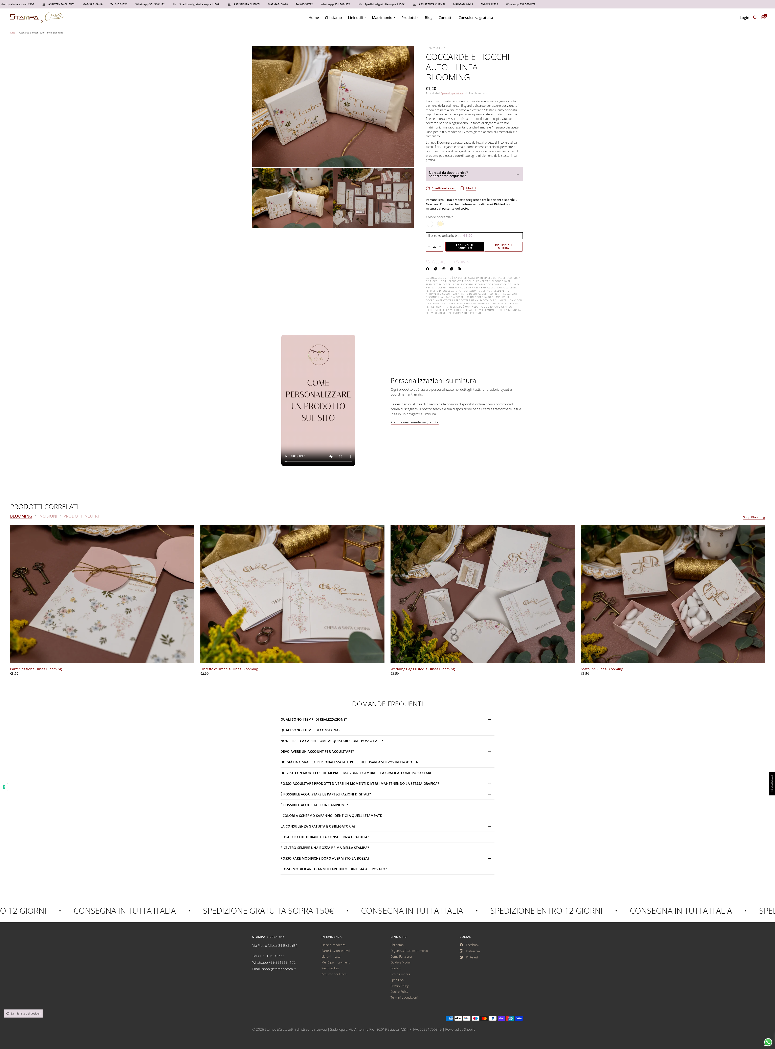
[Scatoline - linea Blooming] (673, 594)
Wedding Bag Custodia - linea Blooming (423, 669)
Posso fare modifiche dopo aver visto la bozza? (325, 858)
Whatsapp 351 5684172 (107, 4)
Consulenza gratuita (476, 17)
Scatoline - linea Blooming (602, 669)
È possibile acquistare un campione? (315, 805)
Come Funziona (401, 956)
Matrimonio (382, 17)
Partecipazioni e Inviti (336, 951)
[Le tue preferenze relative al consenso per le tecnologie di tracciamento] (4, 787)
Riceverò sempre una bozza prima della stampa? (325, 847)
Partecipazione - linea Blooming (36, 669)
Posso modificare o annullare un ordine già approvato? (334, 869)
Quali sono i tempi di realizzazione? (314, 719)
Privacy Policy (399, 986)
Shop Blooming (754, 517)
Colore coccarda (439, 217)
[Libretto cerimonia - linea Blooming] (292, 594)
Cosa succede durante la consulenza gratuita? (325, 837)
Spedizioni (397, 980)
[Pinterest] (444, 268)
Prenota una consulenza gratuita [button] (415, 422)
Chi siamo (333, 17)
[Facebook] (428, 268)
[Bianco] (430, 223)
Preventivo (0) (772, 783)
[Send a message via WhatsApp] (768, 1042)
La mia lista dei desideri (25, 1013)
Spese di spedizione (452, 93)
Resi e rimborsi (401, 974)
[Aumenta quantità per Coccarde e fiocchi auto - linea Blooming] (440, 246)
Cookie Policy (399, 992)
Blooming (21, 516)
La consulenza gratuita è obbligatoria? (318, 826)
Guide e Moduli (401, 962)
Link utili (355, 17)
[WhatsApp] (452, 268)
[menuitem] (314, 18)
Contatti (445, 17)
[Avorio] (440, 223)
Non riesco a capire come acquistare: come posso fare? (332, 741)
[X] (436, 268)
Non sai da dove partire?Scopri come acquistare (448, 174)
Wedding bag (330, 968)
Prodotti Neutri (81, 516)
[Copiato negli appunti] (460, 268)
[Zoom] (405, 55)
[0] (762, 17)
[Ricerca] (755, 17)
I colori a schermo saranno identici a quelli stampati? (331, 815)
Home (314, 17)
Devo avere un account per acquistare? (317, 751)
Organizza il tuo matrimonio (409, 951)
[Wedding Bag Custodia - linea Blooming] (483, 594)
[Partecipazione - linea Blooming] (102, 594)
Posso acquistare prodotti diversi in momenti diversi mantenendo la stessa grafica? (360, 783)
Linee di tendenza (334, 945)
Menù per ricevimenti (336, 962)
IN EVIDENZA (332, 936)
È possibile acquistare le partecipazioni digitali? (326, 794)
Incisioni (47, 516)
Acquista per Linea (334, 974)
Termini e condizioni (404, 997)
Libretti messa (331, 956)
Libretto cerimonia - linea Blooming (229, 669)
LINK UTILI (399, 936)
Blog (429, 17)
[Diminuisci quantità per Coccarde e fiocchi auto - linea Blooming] (429, 246)
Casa (12, 32)
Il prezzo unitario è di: (450, 235)
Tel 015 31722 (76, 4)
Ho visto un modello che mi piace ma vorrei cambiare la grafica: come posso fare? (357, 773)
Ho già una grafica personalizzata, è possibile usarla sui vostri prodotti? (350, 762)
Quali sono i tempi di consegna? (310, 730)
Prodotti (408, 17)
